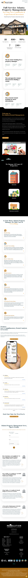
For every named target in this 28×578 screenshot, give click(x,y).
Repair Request (21, 542)
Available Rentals (6, 552)
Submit (14, 447)
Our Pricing (21, 554)
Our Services (21, 553)
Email (9, 439)
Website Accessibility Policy (20, 575)
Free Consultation (13, 416)
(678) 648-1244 (24, 0)
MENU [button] (26, 2)
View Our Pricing (20, 65)
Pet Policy (6, 554)
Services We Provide (15, 65)
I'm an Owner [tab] (12, 433)
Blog (21, 556)
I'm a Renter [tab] (16, 433)
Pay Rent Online (12, 104)
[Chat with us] (26, 576)
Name (9, 435)
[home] (6, 2)
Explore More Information (7, 65)
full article (22, 464)
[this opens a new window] (2, 560)
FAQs (7, 553)
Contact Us (5, 137)
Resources (21, 543)
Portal (21, 539)
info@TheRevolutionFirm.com (11, 575)
